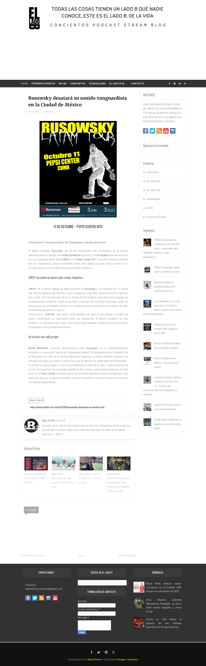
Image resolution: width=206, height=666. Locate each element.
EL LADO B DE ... (118, 83)
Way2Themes (95, 659)
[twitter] (180, 83)
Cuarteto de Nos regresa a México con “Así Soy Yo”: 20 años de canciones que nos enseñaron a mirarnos (162, 386)
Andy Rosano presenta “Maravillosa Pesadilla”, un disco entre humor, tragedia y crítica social (118, 483)
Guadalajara (97, 83)
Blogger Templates (128, 659)
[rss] (185, 83)
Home (24, 83)
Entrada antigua (127, 555)
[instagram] (174, 83)
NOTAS (63, 83)
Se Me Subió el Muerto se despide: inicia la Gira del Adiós (168, 424)
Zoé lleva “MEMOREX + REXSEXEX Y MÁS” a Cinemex (36, 478)
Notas (150, 207)
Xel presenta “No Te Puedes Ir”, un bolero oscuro (90, 478)
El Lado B (60, 420)
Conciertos (153, 172)
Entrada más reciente (32, 555)
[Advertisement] (103, 57)
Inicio (81, 555)
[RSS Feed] (159, 130)
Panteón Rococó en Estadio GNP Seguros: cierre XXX (166, 329)
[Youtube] (166, 130)
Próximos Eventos (43, 83)
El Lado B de (153, 181)
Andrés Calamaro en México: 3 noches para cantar (166, 362)
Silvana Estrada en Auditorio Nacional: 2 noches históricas (165, 286)
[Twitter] (152, 130)
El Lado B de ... (155, 190)
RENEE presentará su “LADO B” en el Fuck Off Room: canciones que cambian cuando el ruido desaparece (161, 248)
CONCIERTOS (77, 83)
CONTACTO (137, 83)
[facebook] (169, 83)
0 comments (47, 112)
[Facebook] (145, 130)
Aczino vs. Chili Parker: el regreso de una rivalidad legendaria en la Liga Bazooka (163, 623)
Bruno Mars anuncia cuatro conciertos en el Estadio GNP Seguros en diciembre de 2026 (163, 587)
